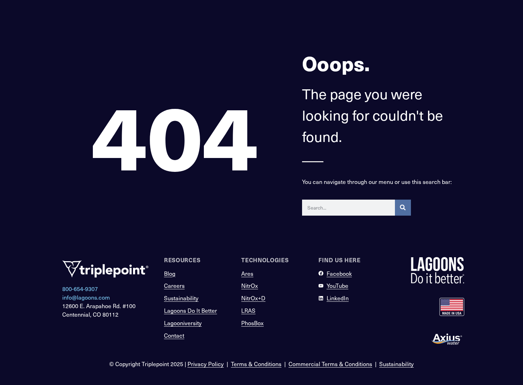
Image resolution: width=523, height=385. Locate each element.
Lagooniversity (183, 323)
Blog (169, 273)
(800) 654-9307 (391, 21)
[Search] (403, 208)
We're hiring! (176, 21)
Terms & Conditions (256, 364)
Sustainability (181, 298)
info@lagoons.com (86, 297)
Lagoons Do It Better (190, 310)
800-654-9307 (80, 288)
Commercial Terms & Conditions (330, 364)
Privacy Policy (205, 364)
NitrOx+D (253, 298)
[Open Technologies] (321, 41)
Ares (247, 273)
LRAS (248, 310)
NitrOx (249, 285)
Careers (174, 285)
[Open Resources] (410, 41)
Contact (174, 335)
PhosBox (252, 323)
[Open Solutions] (364, 41)
